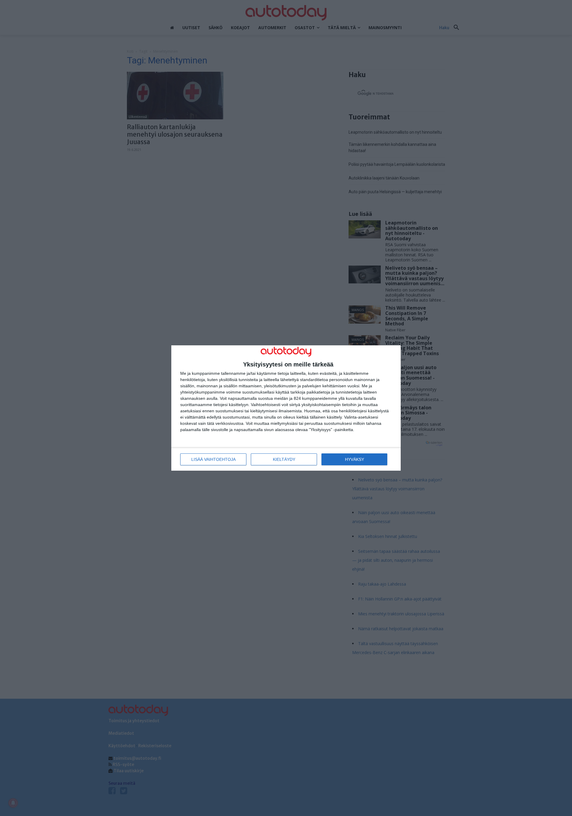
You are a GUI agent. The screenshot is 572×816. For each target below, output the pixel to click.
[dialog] (286, 408)
